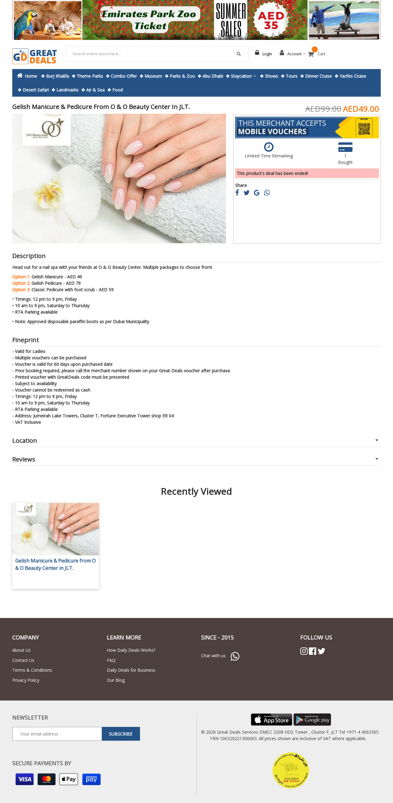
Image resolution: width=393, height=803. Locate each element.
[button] (24, 178)
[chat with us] (235, 655)
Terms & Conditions (32, 670)
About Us (21, 650)
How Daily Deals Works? (131, 650)
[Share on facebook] (239, 193)
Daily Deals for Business (131, 670)
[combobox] (157, 53)
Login (267, 53)
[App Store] (271, 719)
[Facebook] (312, 651)
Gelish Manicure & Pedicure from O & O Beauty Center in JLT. (55, 564)
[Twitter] (321, 651)
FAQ (111, 660)
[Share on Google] (259, 193)
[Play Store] (312, 719)
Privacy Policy (25, 680)
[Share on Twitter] (248, 193)
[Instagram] (304, 651)
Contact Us (23, 660)
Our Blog (116, 680)
